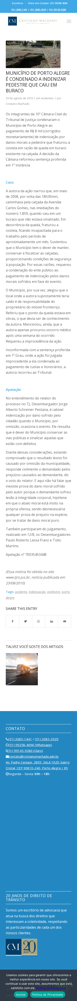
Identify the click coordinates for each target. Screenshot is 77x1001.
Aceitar (21, 994)
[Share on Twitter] (25, 621)
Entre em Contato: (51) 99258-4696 (47, 3)
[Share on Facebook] (12, 621)
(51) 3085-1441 (19, 9)
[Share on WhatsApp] (38, 621)
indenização (37, 592)
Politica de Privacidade (51, 988)
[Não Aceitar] (72, 985)
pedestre (53, 592)
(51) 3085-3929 (38, 9)
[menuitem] (17, 3)
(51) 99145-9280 (57, 9)
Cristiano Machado (18, 104)
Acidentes (47, 98)
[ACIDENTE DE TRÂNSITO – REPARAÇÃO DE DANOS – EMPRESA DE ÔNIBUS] (22, 669)
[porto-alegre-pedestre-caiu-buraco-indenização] (33, 54)
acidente (21, 592)
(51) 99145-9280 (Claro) (25, 750)
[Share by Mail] (64, 621)
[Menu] (69, 21)
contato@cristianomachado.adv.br (34, 756)
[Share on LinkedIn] (51, 621)
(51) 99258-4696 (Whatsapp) (30, 745)
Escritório (17, 3)
